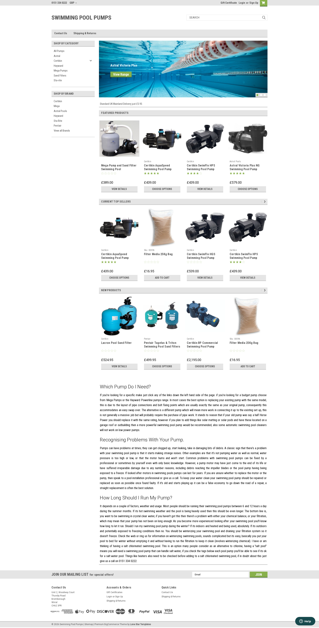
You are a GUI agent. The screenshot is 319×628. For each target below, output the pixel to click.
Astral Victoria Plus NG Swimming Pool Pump (245, 167)
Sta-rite (58, 80)
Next (263, 66)
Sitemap (89, 624)
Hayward (58, 65)
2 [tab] (261, 95)
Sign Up (253, 2)
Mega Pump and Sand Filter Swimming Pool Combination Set (118, 169)
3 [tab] (265, 95)
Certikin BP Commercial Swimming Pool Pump (202, 344)
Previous (102, 66)
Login (242, 2)
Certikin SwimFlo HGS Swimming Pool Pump (201, 256)
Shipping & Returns (84, 33)
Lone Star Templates (140, 624)
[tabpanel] (183, 69)
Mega (57, 106)
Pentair (57, 125)
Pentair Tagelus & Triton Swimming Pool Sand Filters (162, 344)
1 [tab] (257, 95)
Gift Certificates (114, 592)
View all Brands (62, 130)
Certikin (58, 60)
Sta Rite (58, 120)
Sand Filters (60, 75)
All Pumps (59, 51)
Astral (57, 56)
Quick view (162, 155)
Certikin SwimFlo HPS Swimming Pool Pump (201, 167)
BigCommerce (111, 624)
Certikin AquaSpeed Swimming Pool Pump (158, 167)
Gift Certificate (229, 2)
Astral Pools (60, 111)
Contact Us (60, 33)
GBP (72, 2)
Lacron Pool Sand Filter (116, 343)
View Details (119, 189)
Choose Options (162, 189)
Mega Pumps (61, 70)
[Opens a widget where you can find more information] (305, 621)
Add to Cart (162, 277)
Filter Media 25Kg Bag (158, 254)
